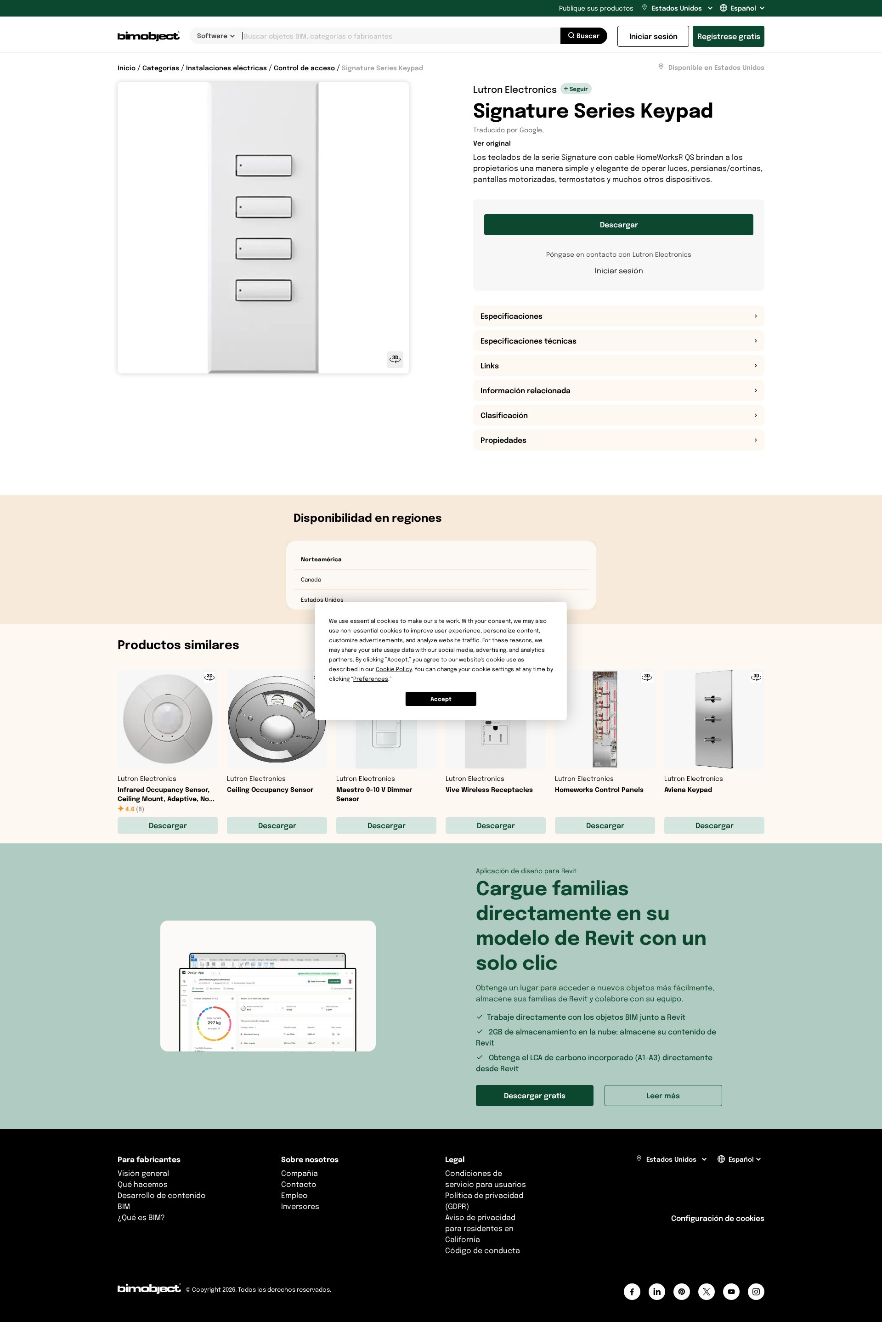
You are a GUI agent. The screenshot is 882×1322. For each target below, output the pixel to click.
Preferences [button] (370, 679)
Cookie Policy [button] (394, 669)
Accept (441, 699)
